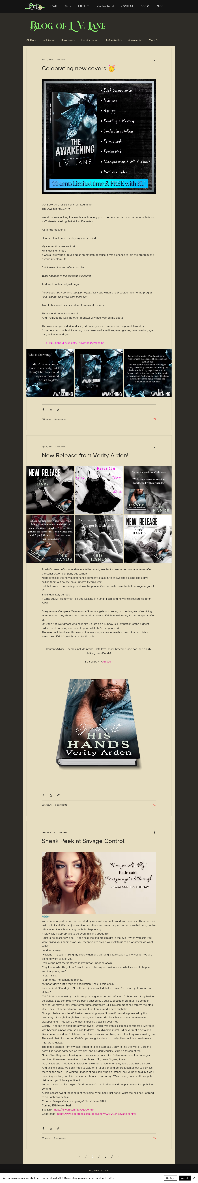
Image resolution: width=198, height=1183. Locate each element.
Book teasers (48, 40)
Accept (184, 1178)
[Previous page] (79, 1156)
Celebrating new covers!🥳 (78, 68)
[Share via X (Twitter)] (50, 409)
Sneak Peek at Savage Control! (84, 840)
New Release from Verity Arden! (85, 455)
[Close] (194, 1178)
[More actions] (154, 59)
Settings (170, 1178)
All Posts (31, 40)
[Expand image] (50, 373)
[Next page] (118, 1156)
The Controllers (89, 40)
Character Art (135, 40)
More (152, 40)
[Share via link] (58, 409)
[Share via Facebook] (43, 409)
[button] (145, 6)
